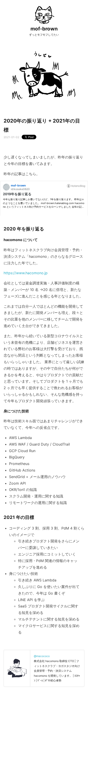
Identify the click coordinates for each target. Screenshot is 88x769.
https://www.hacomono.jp (26, 273)
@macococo (42, 656)
